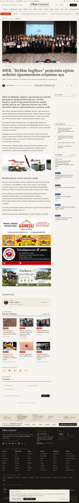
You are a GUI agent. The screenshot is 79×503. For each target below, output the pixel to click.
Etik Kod (68, 460)
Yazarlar (57, 9)
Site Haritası (74, 501)
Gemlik (4, 465)
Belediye (30, 458)
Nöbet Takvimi (49, 443)
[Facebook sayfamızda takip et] (65, 1)
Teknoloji (46, 9)
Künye (54, 456)
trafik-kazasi (24, 477)
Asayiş (29, 456)
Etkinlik (47, 424)
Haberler (55, 477)
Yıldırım (4, 460)
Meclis (29, 460)
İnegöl (3, 453)
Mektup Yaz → (40, 443)
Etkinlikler (30, 468)
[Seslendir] (71, 85)
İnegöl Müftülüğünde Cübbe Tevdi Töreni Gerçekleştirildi (22, 418)
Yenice (16, 456)
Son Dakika (30, 453)
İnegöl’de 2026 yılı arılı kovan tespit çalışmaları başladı (45, 13)
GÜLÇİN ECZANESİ (38, 416)
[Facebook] (3, 443)
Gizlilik (67, 468)
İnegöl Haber (31, 477)
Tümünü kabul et (29, 499)
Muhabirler (55, 468)
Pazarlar (42, 468)
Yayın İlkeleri (69, 453)
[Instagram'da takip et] (67, 1)
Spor (30, 9)
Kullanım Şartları (70, 470)
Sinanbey (17, 465)
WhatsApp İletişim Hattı (68, 424)
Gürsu (3, 468)
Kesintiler (42, 465)
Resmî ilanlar (43, 456)
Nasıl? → (73, 490)
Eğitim (29, 470)
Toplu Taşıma (43, 470)
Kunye (75, 499)
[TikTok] (16, 443)
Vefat (54, 424)
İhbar (40, 424)
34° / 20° (50, 417)
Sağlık (51, 9)
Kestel (3, 470)
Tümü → (17, 470)
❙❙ (76, 14)
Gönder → (45, 395)
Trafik (41, 463)
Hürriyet (17, 460)
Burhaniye (17, 468)
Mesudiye (17, 463)
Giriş (78, 1)
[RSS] (22, 443)
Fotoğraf (27, 424)
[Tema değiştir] (56, 5)
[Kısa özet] (75, 85)
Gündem (25, 9)
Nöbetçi (42, 458)
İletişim (55, 463)
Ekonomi (35, 9)
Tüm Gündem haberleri (8, 294)
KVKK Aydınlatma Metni (72, 497)
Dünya (40, 9)
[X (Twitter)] (6, 443)
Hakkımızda (56, 453)
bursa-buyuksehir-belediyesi (45, 477)
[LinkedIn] (19, 443)
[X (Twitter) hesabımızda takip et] (62, 1)
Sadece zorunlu (16, 499)
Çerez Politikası (22, 496)
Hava (41, 460)
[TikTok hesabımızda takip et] (72, 1)
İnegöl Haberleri (13, 9)
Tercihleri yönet (63, 499)
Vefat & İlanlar (43, 453)
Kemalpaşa (17, 458)
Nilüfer (3, 456)
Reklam (55, 458)
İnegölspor (70, 477)
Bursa (20, 9)
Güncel (60, 477)
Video (61, 9)
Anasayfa (5, 9)
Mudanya (4, 463)
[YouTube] (12, 443)
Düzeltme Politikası (70, 456)
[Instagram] (9, 443)
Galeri (66, 9)
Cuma (16, 453)
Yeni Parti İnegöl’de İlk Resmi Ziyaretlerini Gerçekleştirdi (16, 13)
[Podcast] (25, 443)
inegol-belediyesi (10, 477)
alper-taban (18, 477)
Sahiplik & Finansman (71, 458)
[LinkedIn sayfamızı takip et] (74, 1)
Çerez (67, 465)
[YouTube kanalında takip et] (70, 1)
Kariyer (54, 460)
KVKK (67, 463)
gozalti (4, 480)
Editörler (55, 470)
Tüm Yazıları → (44, 302)
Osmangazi (4, 458)
